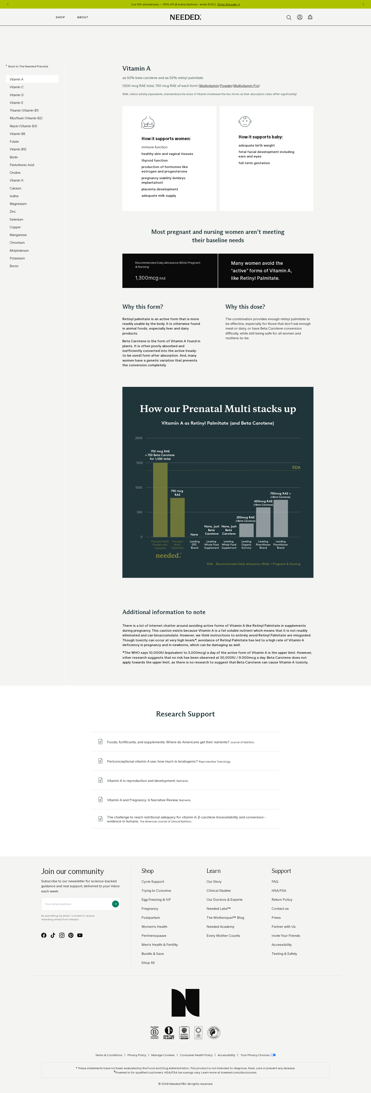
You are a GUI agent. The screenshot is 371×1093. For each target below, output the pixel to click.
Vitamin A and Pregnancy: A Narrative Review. (149, 800)
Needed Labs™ (219, 909)
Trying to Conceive (156, 891)
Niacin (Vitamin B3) (23, 126)
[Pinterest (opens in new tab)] (70, 935)
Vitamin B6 (17, 134)
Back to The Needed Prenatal (28, 66)
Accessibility (282, 945)
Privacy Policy (137, 1055)
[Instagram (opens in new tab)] (61, 935)
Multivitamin (209, 86)
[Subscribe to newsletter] (115, 904)
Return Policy (282, 900)
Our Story (214, 882)
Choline (15, 172)
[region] (185, 4)
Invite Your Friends (286, 936)
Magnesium (18, 204)
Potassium (17, 258)
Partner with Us (284, 927)
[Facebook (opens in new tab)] (43, 935)
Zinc (13, 211)
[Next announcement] (363, 4)
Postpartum (150, 918)
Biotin (14, 157)
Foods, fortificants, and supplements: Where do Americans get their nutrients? (181, 742)
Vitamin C (17, 87)
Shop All (148, 963)
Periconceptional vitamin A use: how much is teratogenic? (169, 761)
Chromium (17, 242)
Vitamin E (16, 102)
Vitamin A (16, 79)
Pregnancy (149, 909)
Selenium (16, 219)
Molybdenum (19, 250)
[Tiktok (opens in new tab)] (52, 935)
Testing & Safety (284, 954)
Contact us (280, 909)
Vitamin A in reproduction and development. (148, 781)
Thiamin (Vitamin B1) (24, 110)
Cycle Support (152, 882)
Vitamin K (16, 180)
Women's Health (154, 927)
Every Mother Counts (223, 936)
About (82, 17)
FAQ (275, 882)
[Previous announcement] (7, 4)
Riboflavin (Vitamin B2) (26, 118)
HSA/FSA (279, 891)
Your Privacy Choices (255, 1055)
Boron (14, 266)
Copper (15, 227)
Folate (14, 141)
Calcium (15, 188)
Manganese (18, 235)
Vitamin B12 (18, 149)
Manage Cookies (163, 1055)
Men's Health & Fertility (159, 945)
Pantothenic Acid (22, 165)
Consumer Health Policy (196, 1055)
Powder (226, 86)
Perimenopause (153, 936)
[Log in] (300, 17)
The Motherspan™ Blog (225, 918)
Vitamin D (17, 95)
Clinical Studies (219, 891)
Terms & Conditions (108, 1055)
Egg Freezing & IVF (156, 900)
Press (276, 918)
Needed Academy (220, 927)
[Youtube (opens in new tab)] (79, 935)
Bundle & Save (152, 954)
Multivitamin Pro (246, 86)
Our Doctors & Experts (225, 900)
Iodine (14, 196)
